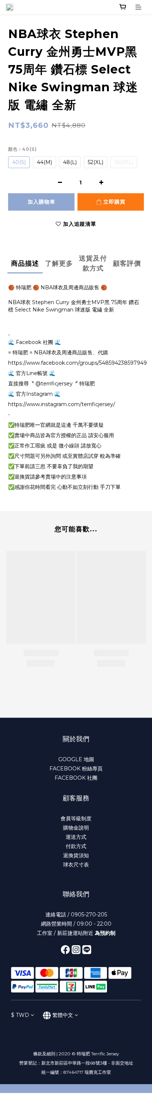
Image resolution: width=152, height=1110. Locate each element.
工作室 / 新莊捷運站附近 (76, 933)
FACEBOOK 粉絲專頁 (76, 768)
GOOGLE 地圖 (76, 759)
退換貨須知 (76, 855)
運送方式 (76, 837)
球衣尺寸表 (76, 864)
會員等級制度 (76, 818)
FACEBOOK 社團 (76, 777)
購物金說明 (76, 827)
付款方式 (76, 846)
